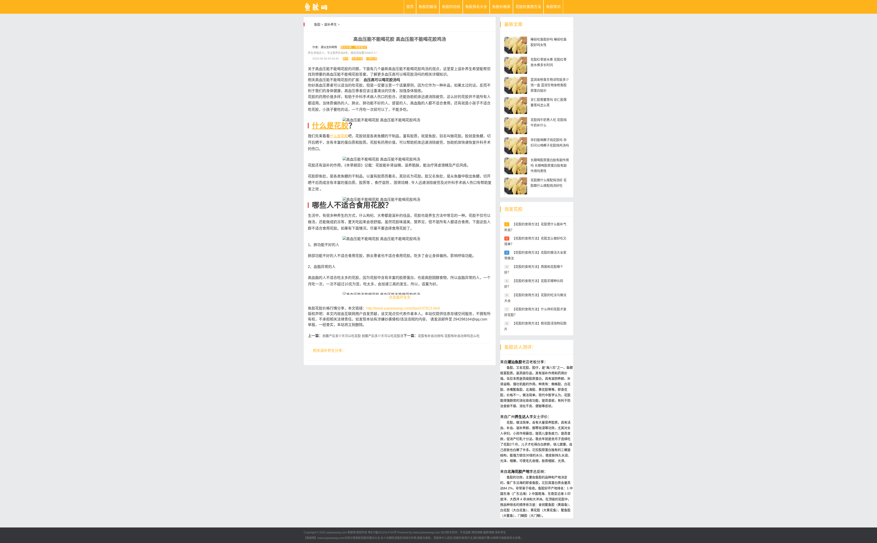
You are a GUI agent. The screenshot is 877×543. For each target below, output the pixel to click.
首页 (410, 7)
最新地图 (488, 532)
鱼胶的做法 (428, 7)
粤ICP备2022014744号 (382, 532)
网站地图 (477, 532)
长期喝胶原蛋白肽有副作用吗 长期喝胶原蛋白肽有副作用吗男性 (550, 165)
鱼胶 (317, 24)
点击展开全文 (400, 297)
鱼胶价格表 (501, 7)
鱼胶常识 (553, 7)
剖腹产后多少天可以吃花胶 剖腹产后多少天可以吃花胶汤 (362, 336)
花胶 (535, 450)
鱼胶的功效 (451, 7)
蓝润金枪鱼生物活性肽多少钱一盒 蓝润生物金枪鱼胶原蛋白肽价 (550, 85)
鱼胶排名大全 (476, 7)
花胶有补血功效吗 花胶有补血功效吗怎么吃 (449, 336)
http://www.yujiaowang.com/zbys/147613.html (403, 308)
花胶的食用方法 (528, 7)
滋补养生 (330, 24)
